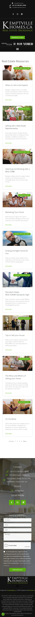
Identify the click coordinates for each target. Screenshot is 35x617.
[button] (18, 49)
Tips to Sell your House (14, 335)
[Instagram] (18, 14)
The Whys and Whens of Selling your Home (15, 377)
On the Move (10, 419)
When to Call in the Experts (16, 85)
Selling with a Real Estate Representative (15, 127)
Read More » (8, 100)
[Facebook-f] (13, 14)
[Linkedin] (22, 14)
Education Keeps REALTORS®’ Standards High (17, 293)
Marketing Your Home (14, 212)
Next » (25, 441)
